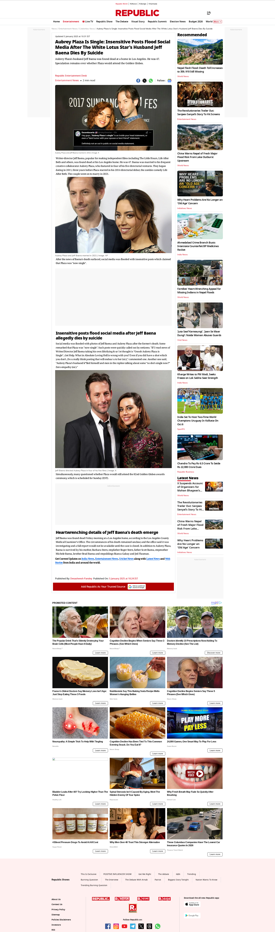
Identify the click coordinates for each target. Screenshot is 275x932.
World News (183, 76)
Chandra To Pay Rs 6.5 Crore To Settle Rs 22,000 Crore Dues (198, 465)
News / (55, 29)
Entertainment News (67, 80)
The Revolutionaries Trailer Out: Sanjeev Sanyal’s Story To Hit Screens (198, 112)
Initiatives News (184, 208)
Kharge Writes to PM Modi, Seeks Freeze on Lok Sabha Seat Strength (197, 376)
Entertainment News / (69, 29)
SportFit (181, 429)
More (216, 21)
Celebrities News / (87, 29)
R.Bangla (142, 4)
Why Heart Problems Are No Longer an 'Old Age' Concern (200, 201)
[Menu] (207, 13)
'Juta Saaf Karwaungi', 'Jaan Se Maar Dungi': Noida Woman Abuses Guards (199, 333)
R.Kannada (153, 4)
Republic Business (185, 472)
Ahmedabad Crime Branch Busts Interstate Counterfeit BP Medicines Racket (198, 246)
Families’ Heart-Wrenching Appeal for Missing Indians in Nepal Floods (199, 290)
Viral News (182, 340)
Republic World (121, 4)
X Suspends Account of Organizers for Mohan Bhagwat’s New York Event (190, 489)
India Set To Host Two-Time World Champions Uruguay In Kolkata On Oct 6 (197, 420)
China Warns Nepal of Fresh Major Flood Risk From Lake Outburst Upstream (197, 157)
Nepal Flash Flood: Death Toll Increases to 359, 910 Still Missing (200, 69)
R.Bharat (133, 4)
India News (182, 255)
